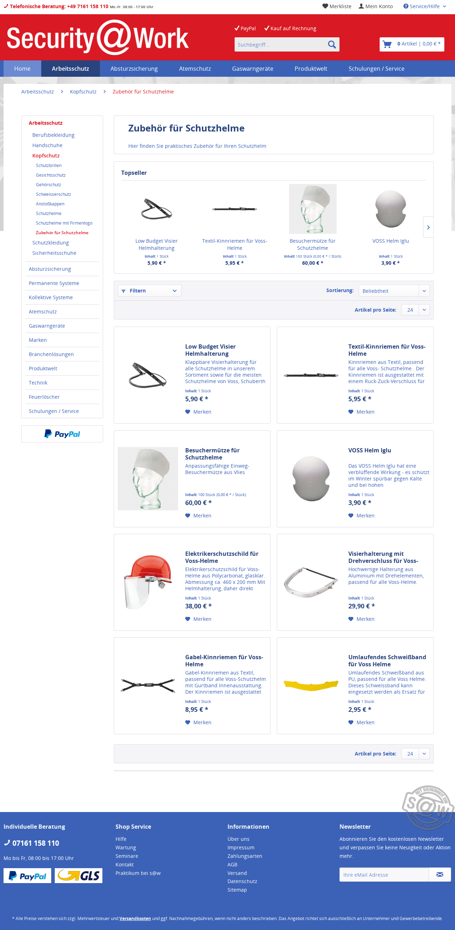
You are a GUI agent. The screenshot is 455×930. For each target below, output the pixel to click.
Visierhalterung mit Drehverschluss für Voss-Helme (383, 557)
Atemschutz (43, 311)
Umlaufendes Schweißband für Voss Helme (387, 661)
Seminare (127, 856)
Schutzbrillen (48, 165)
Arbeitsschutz (46, 122)
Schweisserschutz (53, 194)
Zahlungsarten (245, 856)
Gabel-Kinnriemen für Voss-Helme (224, 661)
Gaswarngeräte (47, 325)
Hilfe (121, 838)
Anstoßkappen (50, 204)
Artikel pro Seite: (375, 309)
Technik (38, 382)
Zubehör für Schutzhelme (62, 233)
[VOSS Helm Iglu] (391, 209)
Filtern (137, 290)
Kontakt (125, 864)
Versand (237, 873)
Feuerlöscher (44, 396)
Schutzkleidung (50, 242)
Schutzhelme (48, 213)
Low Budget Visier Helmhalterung (156, 244)
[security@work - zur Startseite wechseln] (98, 37)
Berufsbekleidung (53, 134)
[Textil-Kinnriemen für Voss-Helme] (235, 209)
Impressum (241, 847)
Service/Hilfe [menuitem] (424, 6)
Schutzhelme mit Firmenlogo (64, 223)
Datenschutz (242, 881)
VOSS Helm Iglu (391, 240)
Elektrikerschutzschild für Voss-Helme (221, 557)
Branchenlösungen (51, 354)
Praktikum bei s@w (138, 873)
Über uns (239, 838)
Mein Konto (378, 6)
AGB (232, 864)
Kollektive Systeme (51, 297)
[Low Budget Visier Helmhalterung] (156, 209)
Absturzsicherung (50, 268)
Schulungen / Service (54, 411)
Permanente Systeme (54, 283)
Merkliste (340, 6)
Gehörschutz (48, 185)
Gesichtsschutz (51, 175)
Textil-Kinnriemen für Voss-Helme (234, 244)
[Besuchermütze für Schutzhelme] (312, 209)
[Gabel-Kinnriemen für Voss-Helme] (148, 686)
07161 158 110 (35, 843)
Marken (38, 340)
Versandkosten (135, 918)
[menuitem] (376, 6)
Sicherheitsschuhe (54, 252)
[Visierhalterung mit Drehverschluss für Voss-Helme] (311, 582)
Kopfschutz (46, 155)
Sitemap (237, 889)
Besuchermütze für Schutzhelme (313, 244)
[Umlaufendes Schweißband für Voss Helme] (311, 686)
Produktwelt (43, 368)
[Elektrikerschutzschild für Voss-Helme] (148, 582)
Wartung (126, 847)
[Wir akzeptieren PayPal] (62, 434)
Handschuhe (47, 145)
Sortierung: (340, 290)
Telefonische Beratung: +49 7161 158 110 (58, 6)
